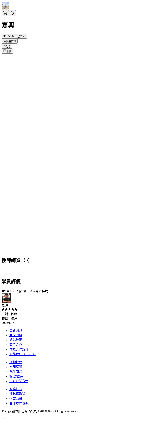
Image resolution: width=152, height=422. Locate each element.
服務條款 (16, 389)
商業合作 (16, 344)
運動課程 (16, 362)
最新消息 (16, 330)
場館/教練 (16, 376)
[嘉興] (6, 8)
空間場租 (16, 367)
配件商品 (16, 371)
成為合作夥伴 (19, 349)
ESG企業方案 (19, 381)
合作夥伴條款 (19, 403)
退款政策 (16, 398)
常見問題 (16, 335)
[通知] (12, 13)
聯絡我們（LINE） (23, 354)
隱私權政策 (17, 393)
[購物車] (5, 13)
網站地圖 (16, 340)
